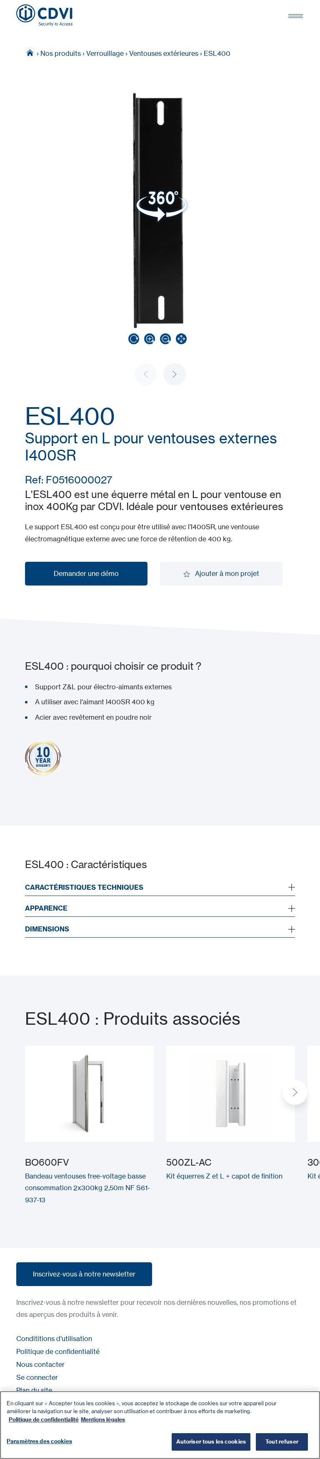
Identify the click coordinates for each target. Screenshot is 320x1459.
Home (30, 53)
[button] (174, 374)
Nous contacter (40, 1364)
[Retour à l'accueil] (44, 15)
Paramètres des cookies (39, 1441)
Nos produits (60, 53)
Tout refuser (281, 1441)
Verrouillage (105, 53)
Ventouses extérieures (163, 53)
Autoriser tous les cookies (211, 1441)
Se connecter (37, 1377)
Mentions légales (103, 1419)
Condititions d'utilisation (54, 1338)
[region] (160, 1425)
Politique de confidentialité (58, 1351)
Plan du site (34, 1390)
